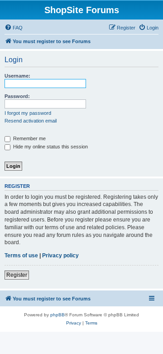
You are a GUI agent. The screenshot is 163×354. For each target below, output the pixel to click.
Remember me (29, 138)
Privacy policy (60, 255)
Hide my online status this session (50, 146)
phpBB (57, 314)
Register (16, 275)
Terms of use (21, 255)
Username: (17, 76)
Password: (17, 96)
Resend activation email (31, 120)
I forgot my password (28, 113)
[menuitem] (14, 27)
